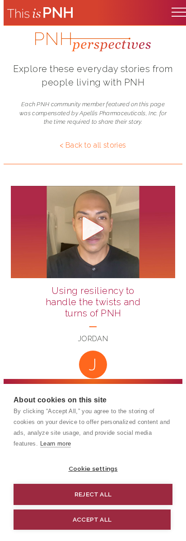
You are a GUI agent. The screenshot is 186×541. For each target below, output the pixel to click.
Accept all (92, 519)
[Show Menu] (179, 10)
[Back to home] (40, 12)
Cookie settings (93, 468)
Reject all (93, 494)
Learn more (55, 443)
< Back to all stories (93, 145)
